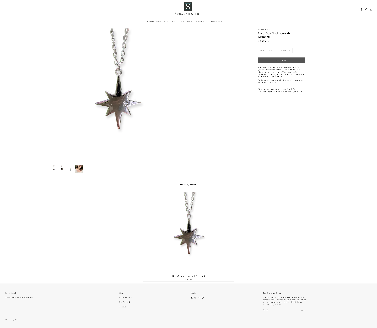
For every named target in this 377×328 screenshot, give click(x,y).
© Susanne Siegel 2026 (11, 320)
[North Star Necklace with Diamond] (188, 232)
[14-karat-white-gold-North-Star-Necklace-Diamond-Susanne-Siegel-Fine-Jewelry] (54, 169)
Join (303, 310)
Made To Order (264, 29)
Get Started (124, 302)
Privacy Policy (125, 297)
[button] (172, 21)
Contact (123, 307)
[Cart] (371, 9)
